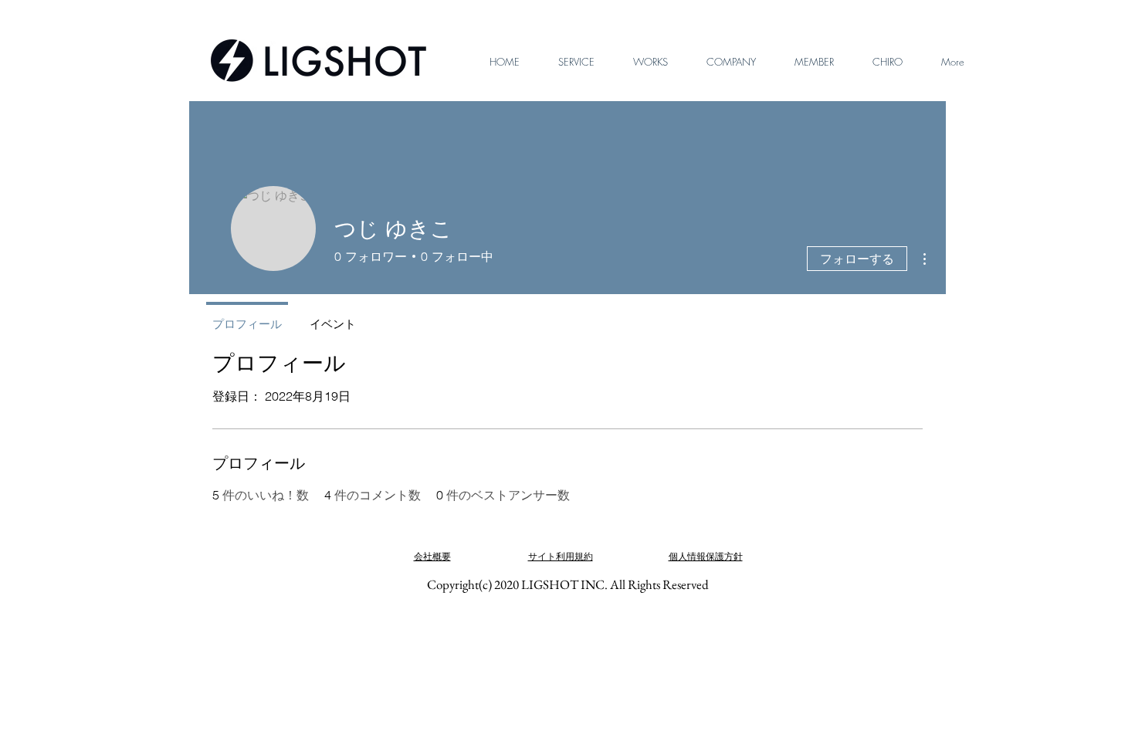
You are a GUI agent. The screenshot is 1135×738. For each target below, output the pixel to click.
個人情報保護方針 (706, 556)
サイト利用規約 (560, 556)
